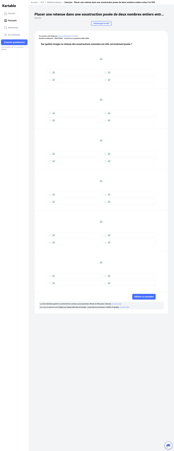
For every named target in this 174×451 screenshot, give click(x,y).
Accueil (11, 13)
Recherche (13, 27)
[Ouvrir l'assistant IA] (168, 445)
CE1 (42, 2)
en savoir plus (116, 304)
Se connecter (14, 35)
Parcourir (12, 20)
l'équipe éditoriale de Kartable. (68, 36)
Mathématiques (54, 2)
